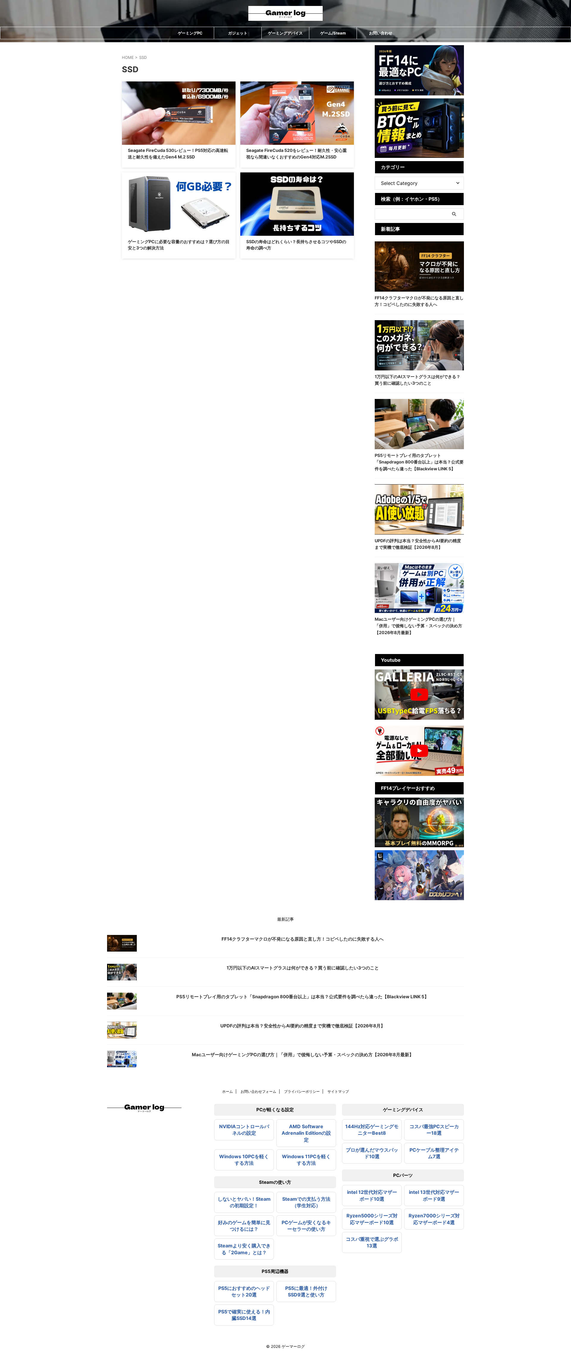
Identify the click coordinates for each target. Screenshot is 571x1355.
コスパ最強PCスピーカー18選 (434, 1129)
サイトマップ (338, 1091)
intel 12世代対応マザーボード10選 (372, 1195)
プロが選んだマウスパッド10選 (372, 1153)
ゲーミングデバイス (285, 33)
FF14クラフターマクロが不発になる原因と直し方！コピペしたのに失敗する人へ (303, 939)
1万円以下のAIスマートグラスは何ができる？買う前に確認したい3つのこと (303, 968)
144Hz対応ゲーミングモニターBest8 (372, 1129)
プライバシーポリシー (302, 1091)
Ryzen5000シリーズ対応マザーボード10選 (372, 1219)
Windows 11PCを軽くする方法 (306, 1159)
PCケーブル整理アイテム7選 (434, 1153)
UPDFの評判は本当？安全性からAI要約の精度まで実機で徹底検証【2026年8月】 (302, 1026)
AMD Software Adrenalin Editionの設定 (306, 1133)
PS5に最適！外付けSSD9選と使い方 (306, 1291)
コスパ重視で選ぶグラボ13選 (372, 1242)
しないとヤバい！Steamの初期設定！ (244, 1202)
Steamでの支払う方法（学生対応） (306, 1202)
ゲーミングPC (190, 33)
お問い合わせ (380, 33)
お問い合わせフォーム (258, 1091)
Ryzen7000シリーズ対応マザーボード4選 (434, 1219)
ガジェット (237, 33)
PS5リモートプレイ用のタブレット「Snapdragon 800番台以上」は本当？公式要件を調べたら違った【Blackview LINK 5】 (419, 462)
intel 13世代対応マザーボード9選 (434, 1195)
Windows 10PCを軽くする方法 (244, 1159)
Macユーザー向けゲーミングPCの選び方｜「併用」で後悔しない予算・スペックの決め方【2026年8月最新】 (418, 626)
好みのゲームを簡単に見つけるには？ (244, 1225)
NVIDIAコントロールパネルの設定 (244, 1129)
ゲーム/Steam (333, 33)
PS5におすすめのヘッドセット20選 (244, 1291)
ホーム (227, 1091)
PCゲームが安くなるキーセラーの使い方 (306, 1225)
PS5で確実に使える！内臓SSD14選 (244, 1315)
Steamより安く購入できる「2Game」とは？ (244, 1249)
